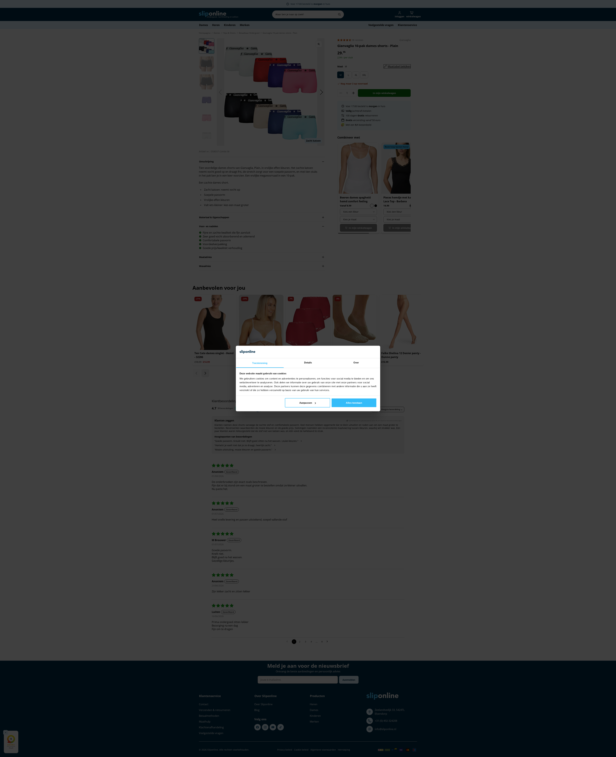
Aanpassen (305, 402)
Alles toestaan (354, 402)
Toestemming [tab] (259, 363)
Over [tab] (356, 362)
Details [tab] (308, 362)
